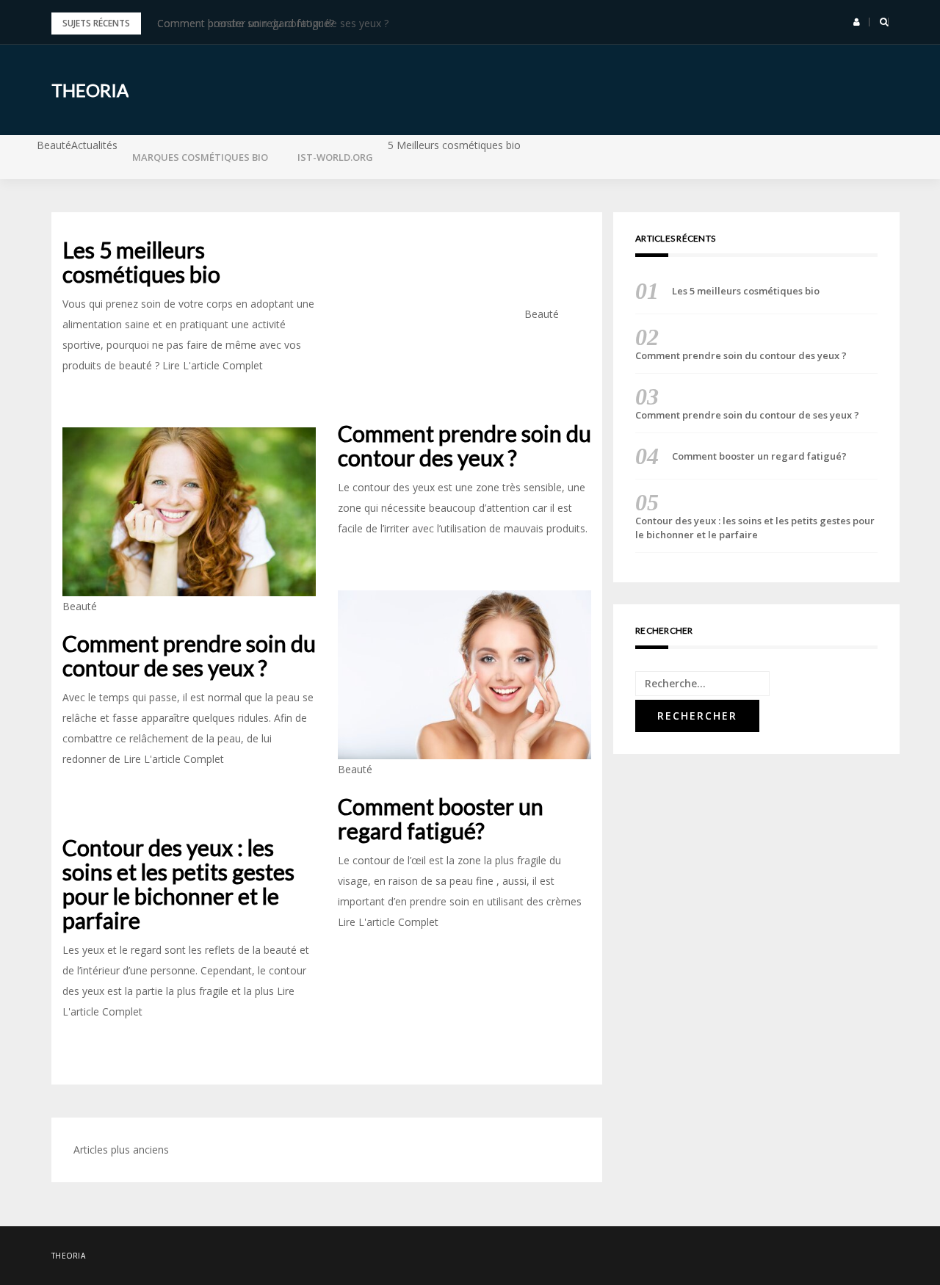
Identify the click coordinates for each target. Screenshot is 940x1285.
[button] (857, 22)
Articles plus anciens (121, 1149)
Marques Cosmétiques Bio (200, 157)
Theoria (90, 90)
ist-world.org (335, 157)
